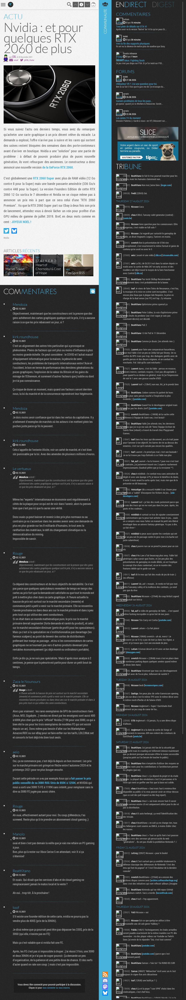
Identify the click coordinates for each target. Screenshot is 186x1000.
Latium (126, 19)
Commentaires (133, 14)
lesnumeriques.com (154, 685)
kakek (125, 36)
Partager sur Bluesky (14, 231)
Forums (125, 71)
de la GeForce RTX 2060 (57, 167)
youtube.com (139, 399)
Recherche (69, 4)
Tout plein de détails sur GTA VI (131, 26)
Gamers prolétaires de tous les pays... (134, 101)
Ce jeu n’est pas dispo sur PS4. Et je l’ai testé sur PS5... (139, 63)
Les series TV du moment (128, 118)
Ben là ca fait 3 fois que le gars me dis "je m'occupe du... (140, 86)
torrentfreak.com (164, 892)
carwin (126, 93)
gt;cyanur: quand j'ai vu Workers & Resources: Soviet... (139, 103)
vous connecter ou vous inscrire (56, 987)
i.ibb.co (158, 255)
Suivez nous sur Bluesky (105, 993)
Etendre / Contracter (105, 968)
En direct (131, 4)
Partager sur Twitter (6, 231)
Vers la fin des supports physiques (133, 43)
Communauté (105, 482)
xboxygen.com (133, 652)
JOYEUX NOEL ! (21, 222)
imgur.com (166, 185)
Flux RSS (105, 974)
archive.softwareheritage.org (164, 880)
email (16, 60)
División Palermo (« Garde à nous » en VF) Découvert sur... (141, 120)
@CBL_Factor (29, 60)
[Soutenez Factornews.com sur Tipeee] (148, 159)
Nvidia (6, 238)
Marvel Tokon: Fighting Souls (130, 60)
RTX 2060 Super (44, 178)
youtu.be (127, 218)
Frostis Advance (130, 53)
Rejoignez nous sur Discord (105, 980)
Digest (163, 4)
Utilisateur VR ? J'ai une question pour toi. (136, 83)
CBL (14, 56)
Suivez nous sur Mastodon (105, 986)
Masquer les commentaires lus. (92, 291)
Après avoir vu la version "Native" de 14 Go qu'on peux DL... (141, 29)
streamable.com (170, 255)
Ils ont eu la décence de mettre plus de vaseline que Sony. (140, 46)
